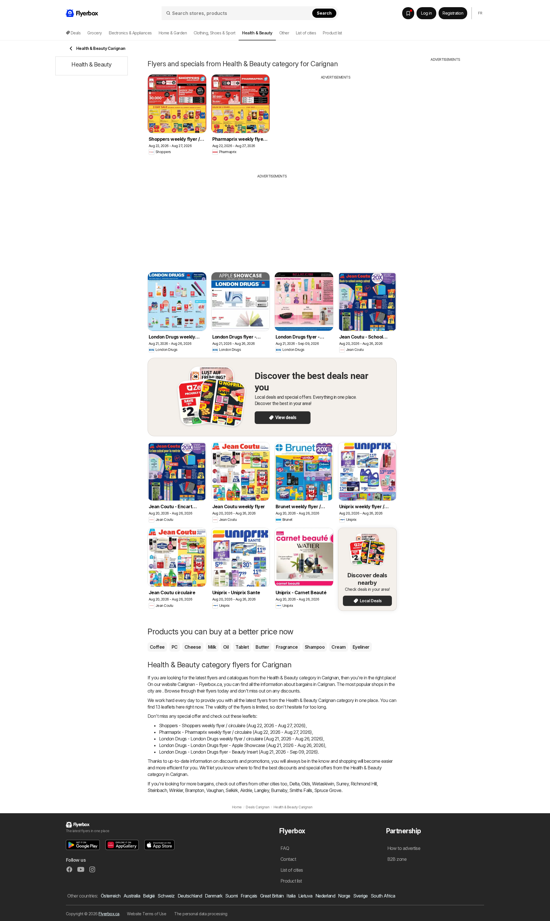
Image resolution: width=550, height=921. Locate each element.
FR (480, 13)
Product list (332, 32)
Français (249, 896)
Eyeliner (361, 647)
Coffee (157, 647)
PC (175, 647)
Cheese (192, 647)
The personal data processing (200, 913)
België (149, 896)
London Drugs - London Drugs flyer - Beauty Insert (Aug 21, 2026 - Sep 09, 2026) (238, 752)
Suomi (231, 896)
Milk (212, 647)
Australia (131, 896)
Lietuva (305, 896)
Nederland (325, 896)
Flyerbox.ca (109, 913)
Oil (226, 647)
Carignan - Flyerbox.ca (200, 684)
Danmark (213, 896)
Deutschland (190, 896)
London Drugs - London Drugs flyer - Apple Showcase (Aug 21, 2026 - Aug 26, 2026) (242, 745)
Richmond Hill (364, 784)
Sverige (360, 896)
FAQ (284, 848)
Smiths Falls (300, 790)
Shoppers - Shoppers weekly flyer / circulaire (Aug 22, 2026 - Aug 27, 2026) (232, 725)
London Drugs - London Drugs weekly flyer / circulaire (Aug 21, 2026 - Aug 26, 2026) (241, 739)
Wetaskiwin (323, 784)
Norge (344, 896)
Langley (261, 790)
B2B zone (397, 859)
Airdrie (246, 790)
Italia (290, 896)
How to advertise (404, 848)
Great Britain (272, 896)
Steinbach (157, 790)
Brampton (194, 790)
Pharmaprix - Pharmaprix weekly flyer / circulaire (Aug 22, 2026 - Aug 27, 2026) (235, 732)
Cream (338, 647)
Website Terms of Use (146, 913)
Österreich (111, 896)
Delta (294, 784)
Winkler (176, 790)
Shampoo (315, 647)
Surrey (342, 784)
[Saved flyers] (408, 13)
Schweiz (166, 896)
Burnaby (279, 790)
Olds (305, 784)
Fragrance (287, 647)
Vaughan (214, 790)
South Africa (383, 896)
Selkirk (231, 790)
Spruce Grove (327, 790)
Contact (288, 859)
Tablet (242, 647)
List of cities (306, 32)
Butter (262, 647)
